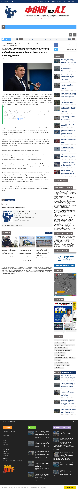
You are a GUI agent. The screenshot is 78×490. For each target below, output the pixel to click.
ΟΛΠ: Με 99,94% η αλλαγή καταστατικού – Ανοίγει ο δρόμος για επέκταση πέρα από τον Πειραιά (35, 39)
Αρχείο (72, 372)
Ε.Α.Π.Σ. (5, 451)
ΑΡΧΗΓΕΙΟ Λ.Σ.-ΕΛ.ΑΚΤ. (44, 1)
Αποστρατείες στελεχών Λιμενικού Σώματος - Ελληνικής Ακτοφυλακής (66, 433)
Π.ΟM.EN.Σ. (6, 453)
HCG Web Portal (43, 30)
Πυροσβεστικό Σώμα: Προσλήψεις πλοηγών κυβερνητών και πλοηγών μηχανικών (68, 141)
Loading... (56, 184)
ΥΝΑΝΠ (15, 30)
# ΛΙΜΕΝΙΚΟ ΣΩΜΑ (10, 200)
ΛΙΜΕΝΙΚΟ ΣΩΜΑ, (14, 58)
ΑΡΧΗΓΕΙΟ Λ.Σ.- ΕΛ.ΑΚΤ (9, 431)
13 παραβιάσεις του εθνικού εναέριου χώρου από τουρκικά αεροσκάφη (67, 149)
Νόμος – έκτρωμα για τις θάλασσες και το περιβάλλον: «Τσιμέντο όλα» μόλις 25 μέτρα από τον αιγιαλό (68, 95)
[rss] (15, 2)
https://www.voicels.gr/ (21, 215)
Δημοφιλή (65, 372)
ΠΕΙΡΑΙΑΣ (57, 360)
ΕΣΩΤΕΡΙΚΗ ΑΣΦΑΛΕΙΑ (61, 347)
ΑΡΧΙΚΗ (33, 1)
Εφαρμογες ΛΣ (54, 30)
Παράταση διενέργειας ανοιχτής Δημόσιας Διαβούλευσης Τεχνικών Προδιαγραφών (64, 243)
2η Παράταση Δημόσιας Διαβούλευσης (63, 245)
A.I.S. (65, 1)
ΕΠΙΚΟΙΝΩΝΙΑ (71, 1)
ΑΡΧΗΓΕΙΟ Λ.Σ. (6, 30)
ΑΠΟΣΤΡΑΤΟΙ (64, 340)
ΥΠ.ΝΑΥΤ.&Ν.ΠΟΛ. (56, 1)
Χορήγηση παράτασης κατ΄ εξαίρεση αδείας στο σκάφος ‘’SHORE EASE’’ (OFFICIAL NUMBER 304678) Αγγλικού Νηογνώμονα (64, 238)
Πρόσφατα (57, 372)
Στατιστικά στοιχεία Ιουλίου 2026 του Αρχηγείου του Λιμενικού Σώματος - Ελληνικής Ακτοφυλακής (26, 251)
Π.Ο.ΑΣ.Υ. (5, 444)
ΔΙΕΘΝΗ (57, 342)
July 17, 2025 (20, 119)
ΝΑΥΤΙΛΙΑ (11, 39)
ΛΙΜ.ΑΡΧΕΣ (22, 30)
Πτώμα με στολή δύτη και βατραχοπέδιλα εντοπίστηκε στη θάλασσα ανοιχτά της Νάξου (67, 156)
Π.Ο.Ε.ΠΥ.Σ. (6, 449)
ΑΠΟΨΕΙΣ (72, 340)
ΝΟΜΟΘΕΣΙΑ (31, 30)
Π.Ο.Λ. (4, 440)
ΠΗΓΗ (3, 195)
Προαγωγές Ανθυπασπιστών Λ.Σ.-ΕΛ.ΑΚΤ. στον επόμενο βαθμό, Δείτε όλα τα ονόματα (62, 473)
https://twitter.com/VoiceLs (23, 219)
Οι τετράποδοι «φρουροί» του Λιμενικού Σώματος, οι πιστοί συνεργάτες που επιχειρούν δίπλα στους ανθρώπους (9, 251)
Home (3, 43)
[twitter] (12, 2)
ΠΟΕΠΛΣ (5, 438)
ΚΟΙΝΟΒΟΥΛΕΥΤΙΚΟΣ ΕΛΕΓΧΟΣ (63, 350)
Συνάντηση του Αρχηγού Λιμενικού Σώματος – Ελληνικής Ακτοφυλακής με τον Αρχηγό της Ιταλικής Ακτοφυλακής (44, 252)
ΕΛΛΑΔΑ (63, 342)
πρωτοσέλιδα (63, 332)
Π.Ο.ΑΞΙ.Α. (5, 447)
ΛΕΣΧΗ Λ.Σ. (6, 458)
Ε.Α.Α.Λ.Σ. (5, 456)
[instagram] (75, 421)
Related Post (6, 233)
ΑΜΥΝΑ (64, 39)
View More (49, 232)
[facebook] (10, 2)
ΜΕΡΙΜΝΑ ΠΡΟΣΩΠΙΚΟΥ (61, 357)
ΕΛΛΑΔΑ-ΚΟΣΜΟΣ (59, 345)
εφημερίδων (69, 332)
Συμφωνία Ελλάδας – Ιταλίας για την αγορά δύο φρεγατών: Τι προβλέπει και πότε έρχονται (68, 68)
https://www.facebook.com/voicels (26, 217)
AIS (61, 30)
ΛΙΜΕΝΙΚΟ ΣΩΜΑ (10, 43)
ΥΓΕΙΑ (67, 365)
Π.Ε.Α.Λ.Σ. (5, 442)
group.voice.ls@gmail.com (23, 220)
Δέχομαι (70, 487)
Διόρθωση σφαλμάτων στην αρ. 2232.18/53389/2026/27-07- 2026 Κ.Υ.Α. (63, 241)
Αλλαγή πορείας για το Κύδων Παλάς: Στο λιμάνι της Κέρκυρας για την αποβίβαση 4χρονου (68, 164)
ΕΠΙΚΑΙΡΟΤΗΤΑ (70, 345)
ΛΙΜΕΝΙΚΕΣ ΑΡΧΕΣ (60, 352)
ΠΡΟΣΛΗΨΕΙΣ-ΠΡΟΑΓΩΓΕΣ (62, 362)
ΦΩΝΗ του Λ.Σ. (59, 367)
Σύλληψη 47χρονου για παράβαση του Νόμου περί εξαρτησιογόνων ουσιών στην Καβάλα (68, 118)
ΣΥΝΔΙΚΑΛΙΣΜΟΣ (59, 365)
